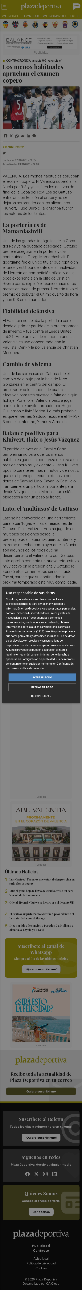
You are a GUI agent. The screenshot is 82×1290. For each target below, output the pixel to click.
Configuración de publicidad (38, 659)
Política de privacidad (32, 668)
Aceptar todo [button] (42, 677)
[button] (41, 696)
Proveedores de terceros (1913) (25, 631)
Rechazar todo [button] (42, 687)
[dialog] (41, 645)
